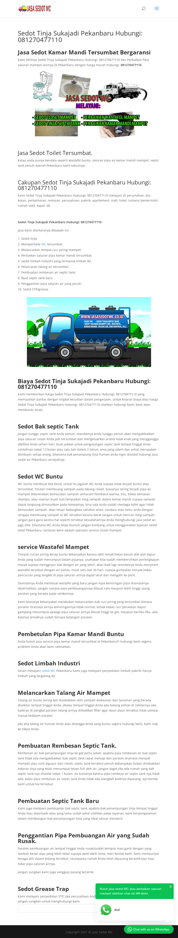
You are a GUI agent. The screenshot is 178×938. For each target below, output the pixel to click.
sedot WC (48, 671)
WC (43, 244)
